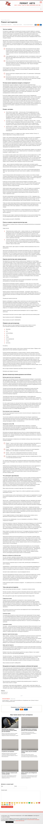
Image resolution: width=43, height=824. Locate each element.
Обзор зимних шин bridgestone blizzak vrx (29, 773)
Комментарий (4, 790)
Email (15, 786)
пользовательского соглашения (33, 819)
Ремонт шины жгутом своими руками (29, 752)
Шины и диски (19, 24)
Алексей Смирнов (6, 698)
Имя (2, 786)
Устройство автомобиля (8, 751)
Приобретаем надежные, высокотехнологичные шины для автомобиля (9, 730)
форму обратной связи (20, 820)
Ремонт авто (27, 3)
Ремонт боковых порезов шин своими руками (9, 773)
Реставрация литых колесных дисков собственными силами (29, 730)
